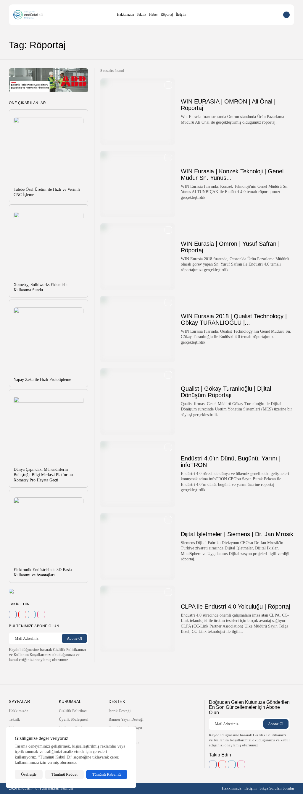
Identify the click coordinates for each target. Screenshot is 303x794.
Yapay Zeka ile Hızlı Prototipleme (42, 379)
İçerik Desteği (120, 711)
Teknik (141, 14)
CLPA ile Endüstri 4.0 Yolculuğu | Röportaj (235, 606)
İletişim (181, 14)
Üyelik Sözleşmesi (73, 719)
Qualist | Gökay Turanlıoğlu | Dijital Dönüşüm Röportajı (226, 391)
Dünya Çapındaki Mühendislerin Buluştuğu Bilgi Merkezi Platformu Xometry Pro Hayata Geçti (43, 474)
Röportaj (167, 14)
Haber (153, 14)
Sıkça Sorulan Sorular (277, 788)
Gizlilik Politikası (73, 711)
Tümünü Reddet (64, 774)
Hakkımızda (125, 14)
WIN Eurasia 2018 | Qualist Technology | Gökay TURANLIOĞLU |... (234, 319)
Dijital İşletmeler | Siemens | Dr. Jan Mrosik (237, 534)
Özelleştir (28, 774)
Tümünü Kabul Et (106, 774)
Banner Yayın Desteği (126, 719)
